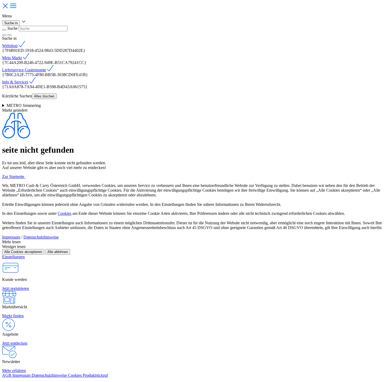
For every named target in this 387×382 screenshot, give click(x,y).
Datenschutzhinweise (41, 237)
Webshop (10, 45)
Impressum (11, 237)
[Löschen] (4, 35)
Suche (12, 28)
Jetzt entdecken (14, 343)
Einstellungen (13, 257)
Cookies (64, 213)
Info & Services (15, 82)
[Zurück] (4, 30)
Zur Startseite (13, 176)
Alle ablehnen (57, 252)
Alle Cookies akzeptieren (23, 252)
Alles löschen (44, 96)
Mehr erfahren (14, 370)
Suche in (11, 23)
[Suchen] (9, 35)
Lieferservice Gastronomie (24, 70)
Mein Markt (12, 58)
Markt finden (13, 316)
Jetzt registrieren (15, 288)
